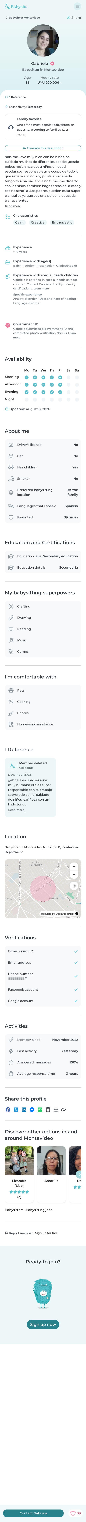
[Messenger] (32, 1109)
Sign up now (43, 1324)
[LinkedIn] (24, 1109)
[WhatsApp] (40, 1109)
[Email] (56, 1109)
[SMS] (48, 1109)
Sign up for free (46, 1233)
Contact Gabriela (33, 1513)
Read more (13, 206)
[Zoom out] (74, 875)
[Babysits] (16, 6)
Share (76, 18)
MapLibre (46, 913)
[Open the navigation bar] (77, 6)
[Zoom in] (74, 866)
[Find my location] (74, 886)
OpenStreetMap (65, 913)
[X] (16, 1109)
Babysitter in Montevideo (43, 70)
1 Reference (17, 97)
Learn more (41, 288)
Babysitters (14, 1210)
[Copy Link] (63, 1109)
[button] (30, 787)
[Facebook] (8, 1109)
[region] (43, 888)
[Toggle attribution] (76, 913)
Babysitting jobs (39, 1210)
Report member (20, 1233)
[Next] (80, 1174)
